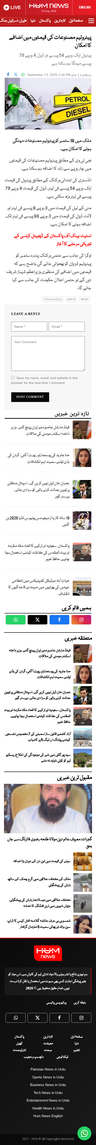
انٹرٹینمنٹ (19, 1050)
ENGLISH (85, 7)
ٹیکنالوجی (62, 1057)
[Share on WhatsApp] (23, 74)
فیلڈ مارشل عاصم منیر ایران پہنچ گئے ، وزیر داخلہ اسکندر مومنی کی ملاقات (40, 431)
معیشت (48, 1043)
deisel (84, 299)
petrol (71, 299)
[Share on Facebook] (8, 74)
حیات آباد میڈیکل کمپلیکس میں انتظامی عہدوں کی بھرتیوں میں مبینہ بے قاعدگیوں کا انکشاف (38, 587)
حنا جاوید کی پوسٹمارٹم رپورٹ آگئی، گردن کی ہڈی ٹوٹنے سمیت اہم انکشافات (38, 458)
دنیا (33, 21)
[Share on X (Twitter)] (15, 74)
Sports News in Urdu (48, 1077)
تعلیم (77, 1050)
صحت (48, 1050)
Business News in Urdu (48, 1085)
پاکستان (45, 21)
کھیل (19, 1043)
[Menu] (91, 23)
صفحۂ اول (76, 21)
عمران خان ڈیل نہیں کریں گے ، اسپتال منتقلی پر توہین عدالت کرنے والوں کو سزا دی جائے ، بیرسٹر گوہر (38, 490)
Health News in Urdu (48, 1108)
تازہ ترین (59, 21)
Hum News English (48, 1116)
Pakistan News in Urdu (48, 1069)
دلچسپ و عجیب (34, 1057)
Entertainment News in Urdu (48, 1100)
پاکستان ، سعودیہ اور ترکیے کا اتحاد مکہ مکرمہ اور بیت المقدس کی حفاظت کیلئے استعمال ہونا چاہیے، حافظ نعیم (37, 552)
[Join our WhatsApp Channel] (84, 1133)
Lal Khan (85, 75)
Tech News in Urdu (48, 1093)
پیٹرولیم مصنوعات (53, 299)
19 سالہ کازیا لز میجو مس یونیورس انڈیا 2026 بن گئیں (37, 521)
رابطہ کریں (80, 1002)
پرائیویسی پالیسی (56, 1002)
